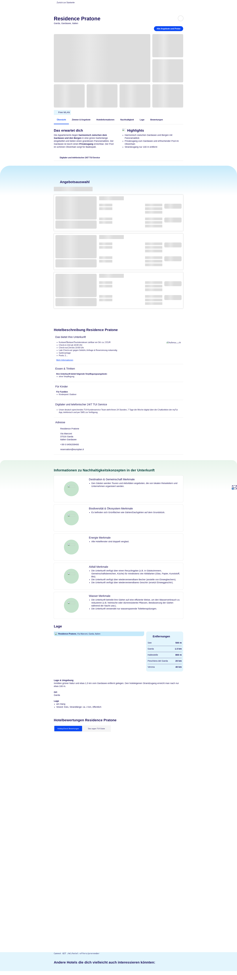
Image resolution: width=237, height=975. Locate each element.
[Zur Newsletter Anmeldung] (234, 489)
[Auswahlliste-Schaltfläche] (180, 18)
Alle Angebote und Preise (168, 29)
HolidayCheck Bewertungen (68, 729)
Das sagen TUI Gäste (96, 729)
